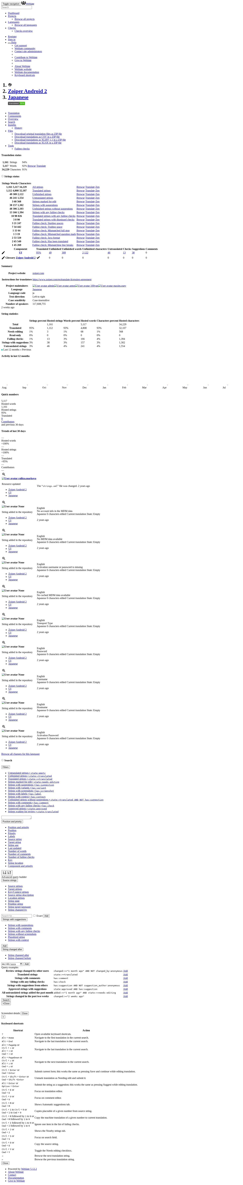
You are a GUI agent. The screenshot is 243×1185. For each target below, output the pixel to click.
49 (50, 252)
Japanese (18, 97)
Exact (39, 915)
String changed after (18, 955)
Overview (13, 119)
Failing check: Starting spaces (47, 223)
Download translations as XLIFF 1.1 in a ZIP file (40, 139)
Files (10, 130)
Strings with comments (20, 928)
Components (14, 116)
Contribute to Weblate (26, 57)
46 (109, 252)
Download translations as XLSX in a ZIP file (38, 142)
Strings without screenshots (22, 934)
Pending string (15, 903)
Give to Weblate (23, 60)
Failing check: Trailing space (47, 226)
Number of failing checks (21, 857)
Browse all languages (26, 25)
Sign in (11, 39)
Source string (15, 839)
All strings (37, 187)
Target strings (15, 889)
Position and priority (18, 827)
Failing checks (22, 148)
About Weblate (22, 66)
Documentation (16, 1177)
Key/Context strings (18, 892)
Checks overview (24, 31)
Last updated (14, 848)
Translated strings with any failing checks (53, 216)
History (18, 127)
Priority (12, 833)
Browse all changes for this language (20, 754)
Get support (21, 45)
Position (12, 830)
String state (14, 901)
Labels (11, 836)
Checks (12, 28)
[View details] (4, 475)
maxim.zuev (119, 285)
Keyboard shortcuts (25, 75)
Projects (12, 16)
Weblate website (23, 69)
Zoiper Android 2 (27, 91)
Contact (12, 1174)
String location (15, 863)
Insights (12, 125)
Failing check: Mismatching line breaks (52, 245)
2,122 (85, 252)
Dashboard (13, 13)
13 (124, 252)
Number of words (17, 851)
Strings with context (18, 940)
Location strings (16, 898)
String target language (19, 906)
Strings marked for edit (44, 201)
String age (13, 845)
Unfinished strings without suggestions (52, 208)
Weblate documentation (27, 72)
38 (133, 252)
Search (11, 122)
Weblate (30, 3)
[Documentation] (2, 176)
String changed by (17, 909)
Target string (14, 842)
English (41, 508)
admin (50, 285)
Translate (41, 165)
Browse (32, 165)
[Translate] (3, 253)
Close (24, 1013)
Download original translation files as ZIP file (38, 133)
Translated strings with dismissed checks (53, 219)
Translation (14, 113)
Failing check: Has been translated (50, 241)
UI (20, 252)
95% (38, 252)
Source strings (15, 886)
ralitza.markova (27, 478)
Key (10, 860)
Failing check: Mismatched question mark (54, 234)
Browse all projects (25, 19)
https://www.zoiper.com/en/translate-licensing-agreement (62, 279)
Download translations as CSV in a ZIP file (37, 136)
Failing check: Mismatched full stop (51, 230)
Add (46, 916)
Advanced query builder (14, 877)
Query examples (9, 967)
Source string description (21, 895)
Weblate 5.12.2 (29, 1169)
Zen (97, 187)
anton (72, 285)
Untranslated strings (42, 197)
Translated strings (41, 190)
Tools (11, 145)
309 (64, 252)
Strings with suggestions (45, 205)
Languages (13, 22)
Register (12, 36)
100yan (94, 285)
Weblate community (25, 48)
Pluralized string (16, 937)
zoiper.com (38, 273)
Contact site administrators (28, 51)
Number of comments (19, 854)
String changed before (19, 958)
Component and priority (20, 866)
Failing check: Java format (46, 237)
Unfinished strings (41, 194)
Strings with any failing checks (48, 212)
